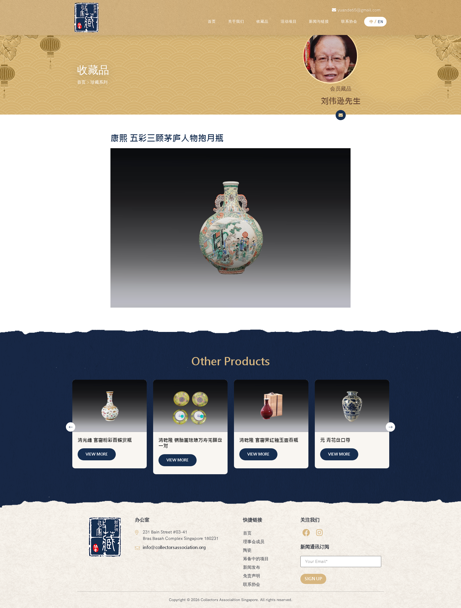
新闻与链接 (319, 21)
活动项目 (289, 21)
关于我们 (236, 21)
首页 (212, 21)
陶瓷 (247, 550)
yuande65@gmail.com (358, 10)
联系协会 (349, 21)
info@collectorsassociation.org (174, 547)
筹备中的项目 (256, 559)
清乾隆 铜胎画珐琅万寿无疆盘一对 (190, 443)
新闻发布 (251, 567)
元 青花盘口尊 (335, 440)
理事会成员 (253, 541)
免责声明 (251, 576)
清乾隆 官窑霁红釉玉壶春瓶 (268, 440)
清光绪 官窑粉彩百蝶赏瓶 (105, 440)
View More (97, 454)
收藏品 (262, 21)
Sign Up (313, 579)
